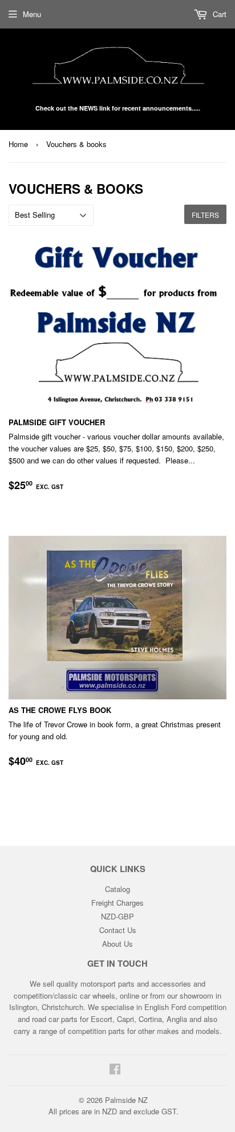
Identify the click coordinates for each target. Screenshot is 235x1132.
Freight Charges (117, 902)
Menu (32, 14)
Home (18, 144)
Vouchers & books (76, 144)
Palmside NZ (126, 1099)
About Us (117, 943)
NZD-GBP (117, 916)
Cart (218, 14)
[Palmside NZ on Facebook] (115, 1070)
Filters (205, 214)
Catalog (117, 888)
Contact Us (117, 930)
